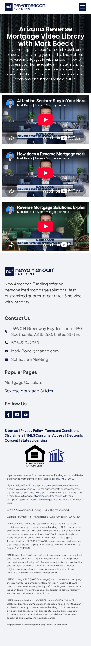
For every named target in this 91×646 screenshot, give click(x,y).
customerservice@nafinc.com (48, 496)
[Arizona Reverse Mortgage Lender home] (25, 7)
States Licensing (34, 440)
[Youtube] (25, 414)
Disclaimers (14, 435)
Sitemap (11, 430)
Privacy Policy (32, 430)
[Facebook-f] (8, 414)
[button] (82, 7)
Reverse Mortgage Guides (29, 390)
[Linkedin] (17, 414)
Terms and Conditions (62, 430)
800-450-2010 (64, 478)
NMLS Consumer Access (45, 435)
